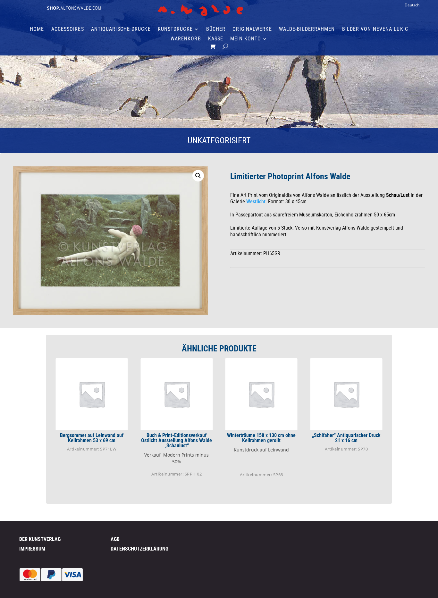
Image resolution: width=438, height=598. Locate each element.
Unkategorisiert (219, 140)
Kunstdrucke (175, 29)
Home (37, 29)
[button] (198, 175)
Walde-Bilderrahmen (307, 29)
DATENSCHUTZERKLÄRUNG (139, 549)
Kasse (215, 39)
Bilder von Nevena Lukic (375, 29)
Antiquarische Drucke (121, 29)
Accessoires (67, 29)
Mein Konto (245, 39)
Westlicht (255, 201)
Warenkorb (186, 39)
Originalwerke (252, 29)
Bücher (216, 29)
